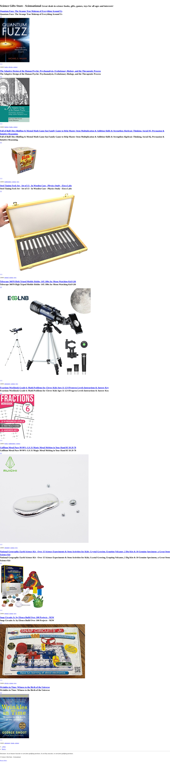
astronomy (7, 384)
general (6, 277)
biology (6, 127)
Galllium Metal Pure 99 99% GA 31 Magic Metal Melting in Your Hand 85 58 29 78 (38, 447)
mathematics (7, 182)
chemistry (7, 547)
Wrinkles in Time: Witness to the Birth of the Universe (25, 687)
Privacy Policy (3, 760)
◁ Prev (4, 747)
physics (10, 67)
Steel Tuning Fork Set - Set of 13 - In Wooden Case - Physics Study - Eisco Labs (36, 185)
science (15, 67)
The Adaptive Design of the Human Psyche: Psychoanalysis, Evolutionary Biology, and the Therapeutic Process (50, 71)
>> (1, 17)
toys (18, 182)
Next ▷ (4, 749)
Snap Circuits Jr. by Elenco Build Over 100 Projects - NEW (27, 617)
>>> (1, 63)
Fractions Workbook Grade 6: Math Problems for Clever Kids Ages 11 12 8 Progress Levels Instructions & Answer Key (54, 387)
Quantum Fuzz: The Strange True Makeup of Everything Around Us (31, 11)
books (6, 67)
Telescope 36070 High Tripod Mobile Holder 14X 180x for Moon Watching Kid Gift (38, 281)
